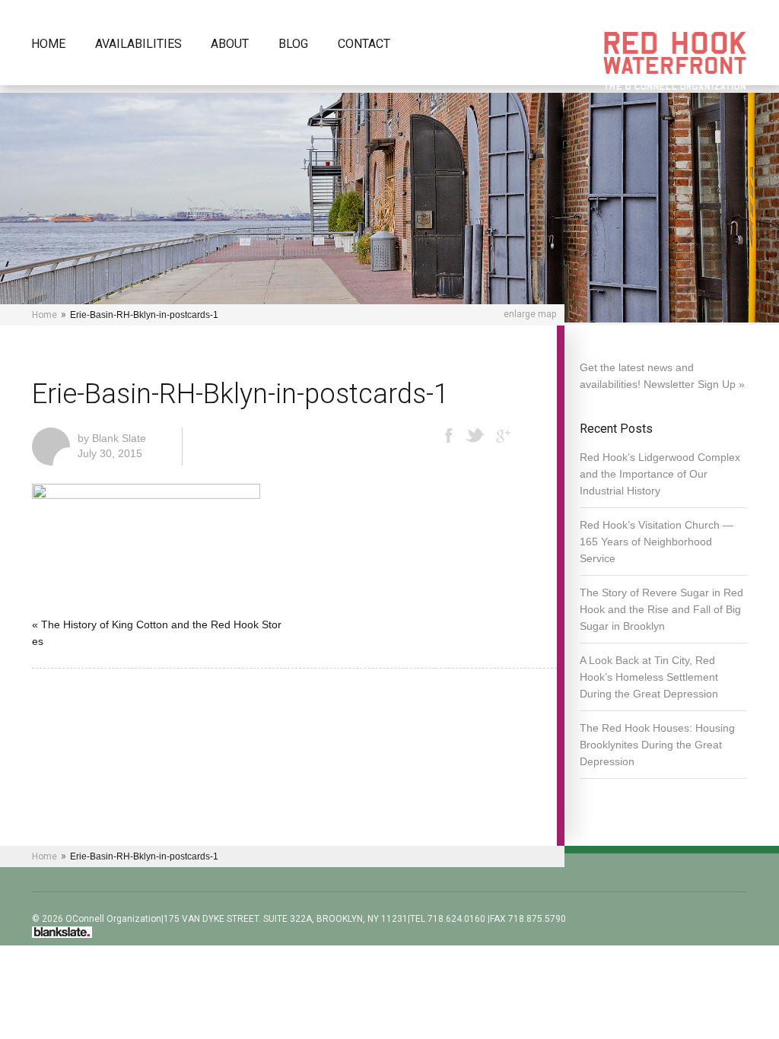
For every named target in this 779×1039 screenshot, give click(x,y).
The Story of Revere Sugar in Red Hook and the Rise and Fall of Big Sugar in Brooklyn (661, 609)
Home (48, 44)
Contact (364, 44)
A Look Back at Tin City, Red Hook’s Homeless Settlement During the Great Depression (649, 677)
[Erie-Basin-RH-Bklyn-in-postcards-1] (146, 495)
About (230, 44)
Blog (293, 44)
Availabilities (138, 44)
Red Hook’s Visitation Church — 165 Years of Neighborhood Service (656, 541)
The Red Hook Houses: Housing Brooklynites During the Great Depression (657, 744)
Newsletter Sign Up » (694, 384)
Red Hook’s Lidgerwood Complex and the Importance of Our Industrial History (660, 474)
